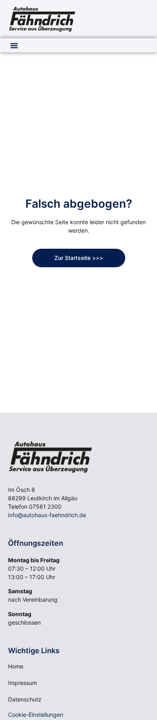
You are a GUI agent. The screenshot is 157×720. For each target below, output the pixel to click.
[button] (14, 45)
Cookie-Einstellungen (35, 714)
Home (15, 666)
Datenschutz (24, 699)
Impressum (22, 682)
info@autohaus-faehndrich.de (47, 515)
